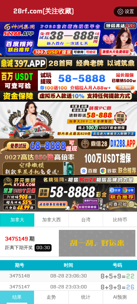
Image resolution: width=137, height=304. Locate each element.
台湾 (85, 220)
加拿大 (17, 220)
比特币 (120, 220)
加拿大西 (51, 220)
